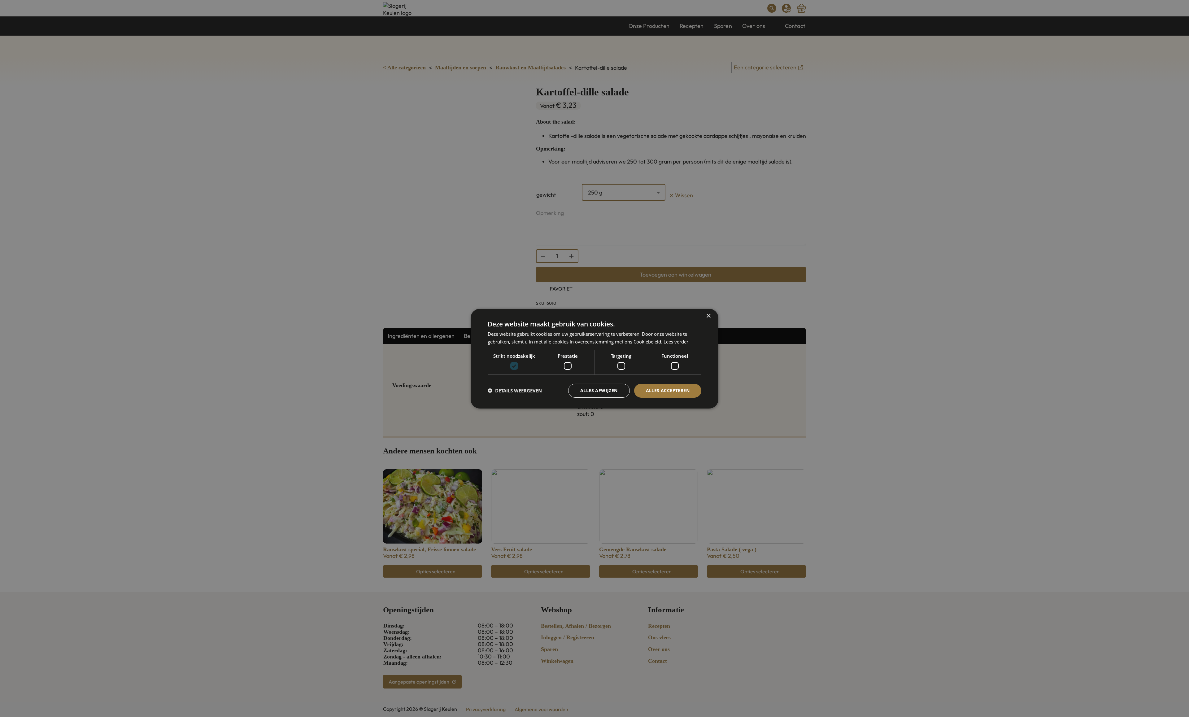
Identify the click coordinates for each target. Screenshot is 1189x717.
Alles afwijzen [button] (599, 390)
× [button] (708, 315)
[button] (515, 390)
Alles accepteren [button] (668, 390)
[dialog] (594, 358)
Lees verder (676, 342)
